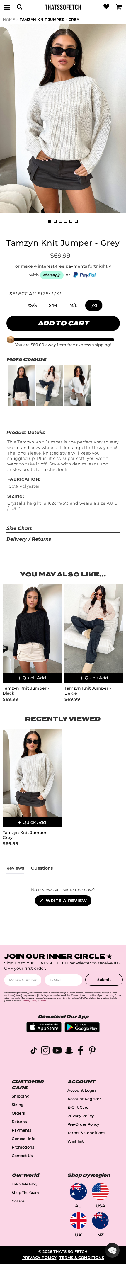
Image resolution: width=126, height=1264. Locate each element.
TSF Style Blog (24, 1184)
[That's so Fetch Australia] (78, 1191)
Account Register (84, 1099)
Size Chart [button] (19, 528)
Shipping (21, 1096)
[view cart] (119, 7)
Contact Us (22, 1156)
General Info (23, 1139)
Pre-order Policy (83, 1124)
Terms (43, 1000)
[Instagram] (45, 1051)
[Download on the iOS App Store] (44, 1030)
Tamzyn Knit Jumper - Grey (49, 19)
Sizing (18, 1105)
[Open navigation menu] (7, 7)
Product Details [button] (25, 432)
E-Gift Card (78, 1107)
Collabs (18, 1201)
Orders (18, 1113)
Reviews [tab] (15, 869)
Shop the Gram (25, 1192)
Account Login (81, 1090)
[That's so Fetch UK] (78, 1220)
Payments (21, 1130)
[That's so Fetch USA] (100, 1191)
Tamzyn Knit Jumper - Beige (87, 691)
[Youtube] (57, 1051)
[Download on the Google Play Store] (82, 1031)
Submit (104, 979)
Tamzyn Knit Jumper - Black (26, 691)
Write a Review (67, 902)
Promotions (23, 1147)
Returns (19, 1122)
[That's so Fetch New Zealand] (100, 1220)
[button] (32, 305)
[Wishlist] (106, 7)
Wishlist (75, 1141)
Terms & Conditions (86, 1133)
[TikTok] (34, 1051)
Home (9, 19)
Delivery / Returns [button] (28, 539)
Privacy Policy (80, 1116)
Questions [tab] (42, 869)
